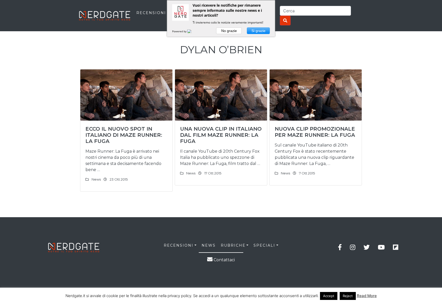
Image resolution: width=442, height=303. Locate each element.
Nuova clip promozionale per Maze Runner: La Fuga (315, 132)
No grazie (229, 31)
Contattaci (224, 259)
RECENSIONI (151, 13)
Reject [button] (348, 296)
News (96, 179)
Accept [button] (328, 296)
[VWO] (192, 31)
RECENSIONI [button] (178, 245)
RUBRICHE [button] (233, 245)
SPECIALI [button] (264, 245)
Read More (367, 295)
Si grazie (258, 31)
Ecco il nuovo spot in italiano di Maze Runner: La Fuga (123, 135)
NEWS (209, 245)
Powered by (179, 31)
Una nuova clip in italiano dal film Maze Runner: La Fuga (221, 135)
